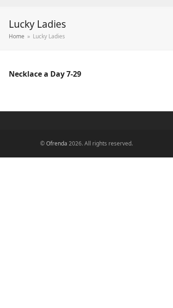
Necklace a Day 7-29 (45, 74)
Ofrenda (56, 143)
